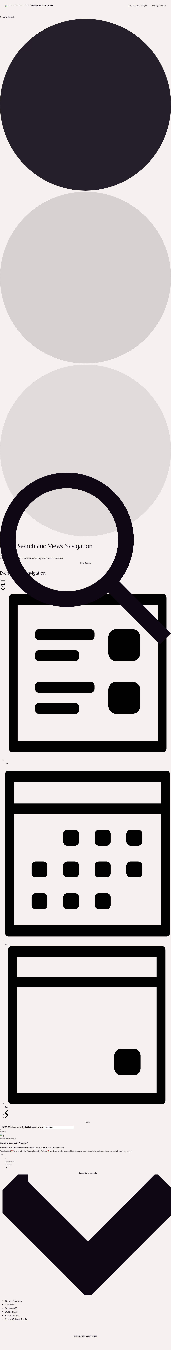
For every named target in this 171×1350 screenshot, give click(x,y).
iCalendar (10, 1304)
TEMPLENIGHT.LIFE (42, 5)
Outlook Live (11, 1311)
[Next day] (6, 1115)
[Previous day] (6, 1112)
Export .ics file (12, 1315)
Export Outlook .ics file (16, 1319)
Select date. (37, 1127)
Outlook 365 (11, 1308)
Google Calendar (13, 1300)
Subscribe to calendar (88, 1173)
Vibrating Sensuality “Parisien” (14, 1142)
